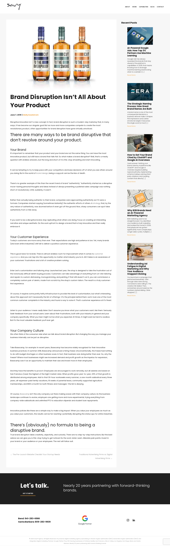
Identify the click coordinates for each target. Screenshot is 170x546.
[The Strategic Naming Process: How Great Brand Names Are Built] (140, 91)
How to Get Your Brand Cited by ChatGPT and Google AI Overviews (139, 157)
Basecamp (24, 394)
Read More (131, 75)
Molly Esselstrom (31, 115)
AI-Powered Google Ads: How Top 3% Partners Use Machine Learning (139, 51)
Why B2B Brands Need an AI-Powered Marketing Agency (139, 213)
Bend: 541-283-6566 (29, 518)
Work (134, 7)
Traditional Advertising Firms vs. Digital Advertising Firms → (95, 455)
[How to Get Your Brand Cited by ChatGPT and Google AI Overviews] (140, 143)
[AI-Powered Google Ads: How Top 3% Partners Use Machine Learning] (140, 36)
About (127, 7)
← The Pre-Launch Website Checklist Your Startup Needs (35, 454)
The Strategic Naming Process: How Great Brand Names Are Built (139, 106)
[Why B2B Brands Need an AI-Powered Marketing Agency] (140, 198)
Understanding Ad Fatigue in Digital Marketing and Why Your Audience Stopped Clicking (138, 268)
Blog (152, 7)
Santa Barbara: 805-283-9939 (34, 521)
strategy (96, 203)
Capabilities (143, 7)
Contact (160, 7)
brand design (42, 173)
